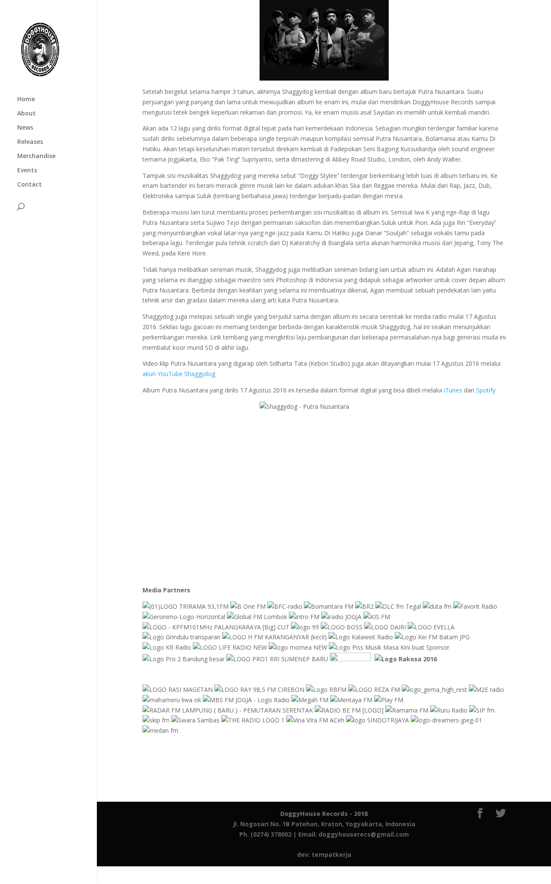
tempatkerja (331, 854)
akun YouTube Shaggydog (178, 374)
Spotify (485, 390)
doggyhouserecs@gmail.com (364, 834)
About (26, 113)
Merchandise (36, 156)
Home (26, 99)
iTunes (453, 390)
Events (27, 170)
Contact (29, 184)
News (25, 128)
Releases (30, 142)
